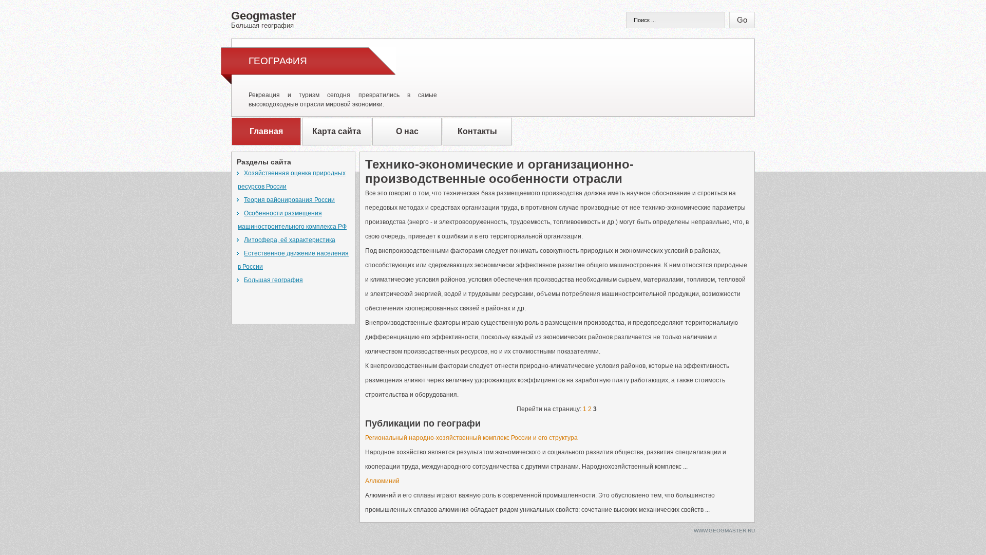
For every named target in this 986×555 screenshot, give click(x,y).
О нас (407, 131)
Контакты (477, 131)
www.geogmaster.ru (724, 530)
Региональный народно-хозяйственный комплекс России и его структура (471, 437)
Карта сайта (336, 131)
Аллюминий (382, 481)
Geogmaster (263, 19)
